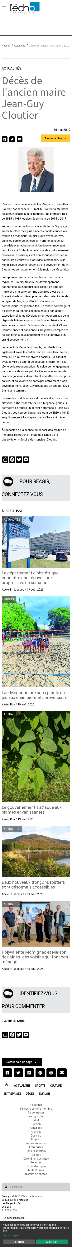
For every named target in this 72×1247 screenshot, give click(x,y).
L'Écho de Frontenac (32, 1196)
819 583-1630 (9, 1210)
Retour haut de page (19, 1062)
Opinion (36, 1124)
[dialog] (36, 1234)
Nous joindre (36, 1116)
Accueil (6, 45)
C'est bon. (52, 1241)
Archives (36, 1131)
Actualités (19, 45)
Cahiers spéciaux (36, 1150)
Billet (36, 1120)
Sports (40, 1085)
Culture (56, 1085)
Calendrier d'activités (36, 1158)
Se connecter (36, 1112)
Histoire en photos (36, 1174)
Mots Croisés (36, 1170)
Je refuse (19, 1241)
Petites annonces (36, 1143)
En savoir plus (11, 1235)
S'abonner (36, 1104)
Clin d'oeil (36, 1127)
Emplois (44, 1093)
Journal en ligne (36, 1166)
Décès (30, 1093)
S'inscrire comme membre (36, 1108)
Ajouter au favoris (55, 138)
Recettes (36, 1162)
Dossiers (36, 1135)
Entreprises (12, 1093)
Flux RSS (36, 1154)
